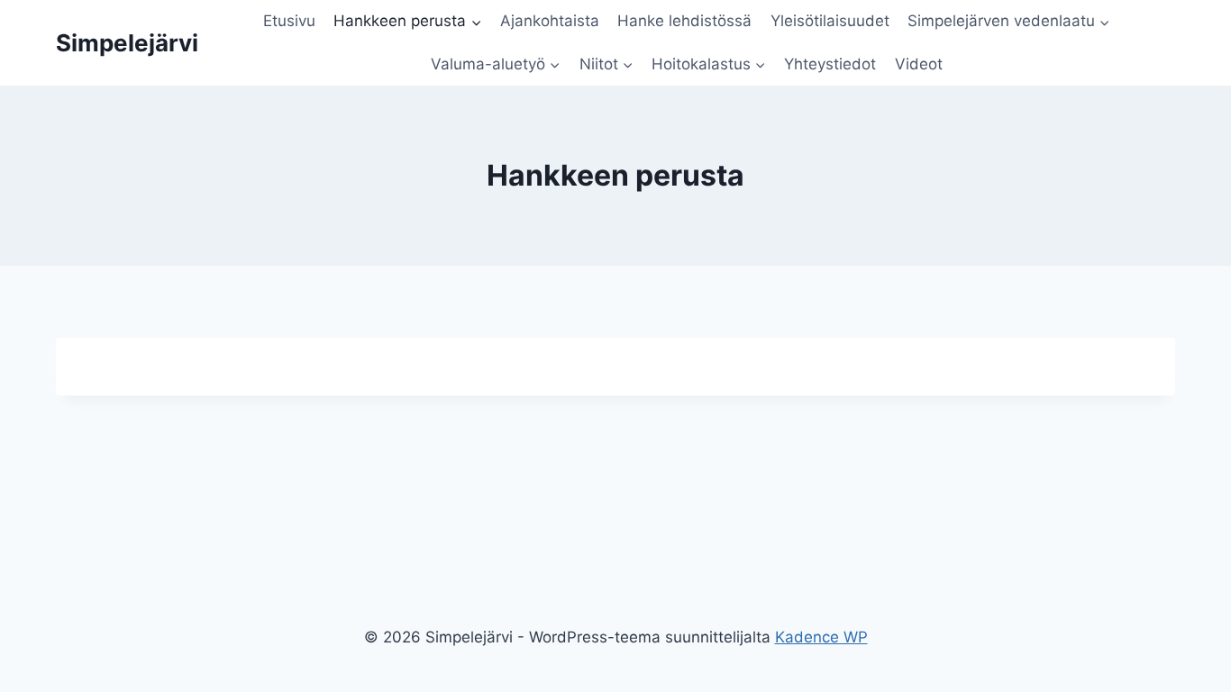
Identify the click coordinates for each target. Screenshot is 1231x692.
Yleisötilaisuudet (830, 21)
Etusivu (289, 21)
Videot (919, 64)
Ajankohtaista (549, 21)
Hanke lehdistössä (684, 21)
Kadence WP (821, 637)
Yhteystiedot (830, 64)
